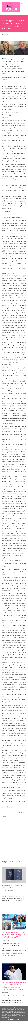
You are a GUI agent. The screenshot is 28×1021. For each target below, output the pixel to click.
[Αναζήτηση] (21, 3)
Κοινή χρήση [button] (20, 812)
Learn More (11, 1019)
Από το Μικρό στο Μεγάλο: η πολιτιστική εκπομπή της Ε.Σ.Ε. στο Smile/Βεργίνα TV (14, 934)
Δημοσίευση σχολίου (16, 904)
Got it (18, 1019)
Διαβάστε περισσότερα (8, 906)
